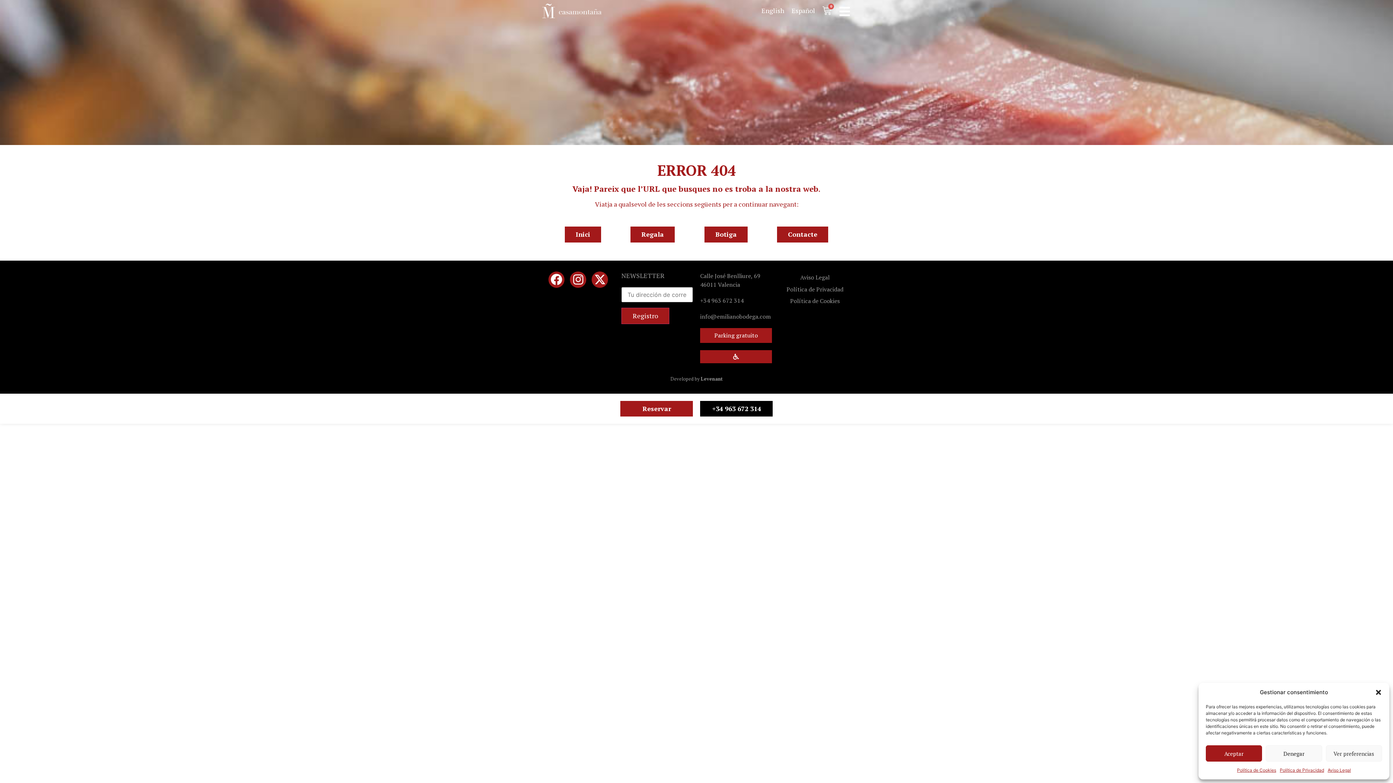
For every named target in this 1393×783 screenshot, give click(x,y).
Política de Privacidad (1302, 770)
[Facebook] (556, 280)
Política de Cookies (1256, 770)
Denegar (1293, 753)
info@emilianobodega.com (735, 316)
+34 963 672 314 (722, 300)
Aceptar (1234, 753)
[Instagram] (578, 280)
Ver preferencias (1354, 753)
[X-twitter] (600, 280)
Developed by (696, 379)
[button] (1378, 692)
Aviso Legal (1339, 770)
